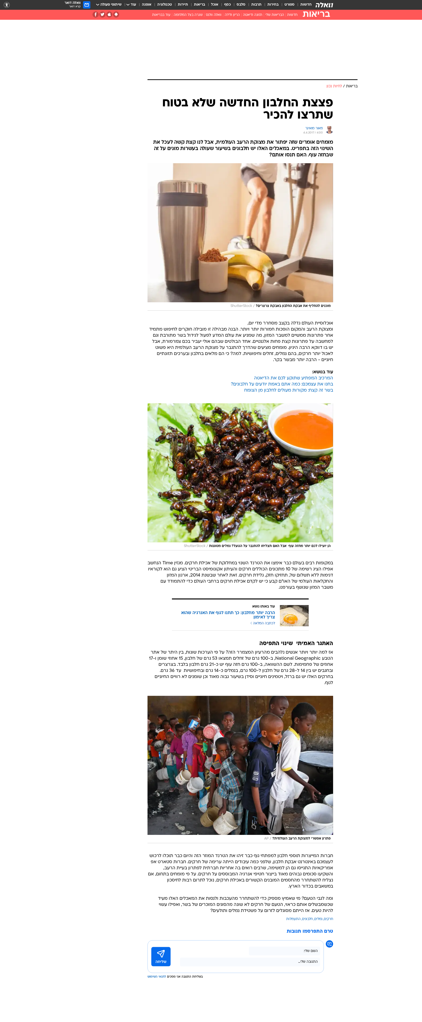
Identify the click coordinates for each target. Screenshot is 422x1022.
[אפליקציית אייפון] (109, 14)
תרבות (256, 5)
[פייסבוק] (96, 14)
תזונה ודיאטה (252, 15)
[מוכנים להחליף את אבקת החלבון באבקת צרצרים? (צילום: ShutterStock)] (240, 237)
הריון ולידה (232, 15)
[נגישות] (7, 5)
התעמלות (293, 919)
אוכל (214, 5)
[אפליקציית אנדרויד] (116, 14)
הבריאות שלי (274, 15)
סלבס (241, 5)
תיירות (183, 5)
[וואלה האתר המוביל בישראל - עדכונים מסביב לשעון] (324, 4)
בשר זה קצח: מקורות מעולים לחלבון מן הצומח (288, 390)
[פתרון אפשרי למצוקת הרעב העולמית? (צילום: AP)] (240, 769)
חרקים (328, 919)
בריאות (199, 5)
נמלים (318, 919)
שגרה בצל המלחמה (188, 15)
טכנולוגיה (164, 5)
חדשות (306, 5)
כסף (227, 5)
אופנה (146, 5)
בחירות (273, 5)
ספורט (290, 5)
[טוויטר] (102, 14)
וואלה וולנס (214, 15)
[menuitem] (303, 5)
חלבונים (307, 919)
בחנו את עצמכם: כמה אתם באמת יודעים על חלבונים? (282, 384)
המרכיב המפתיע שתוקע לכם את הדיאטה (293, 378)
